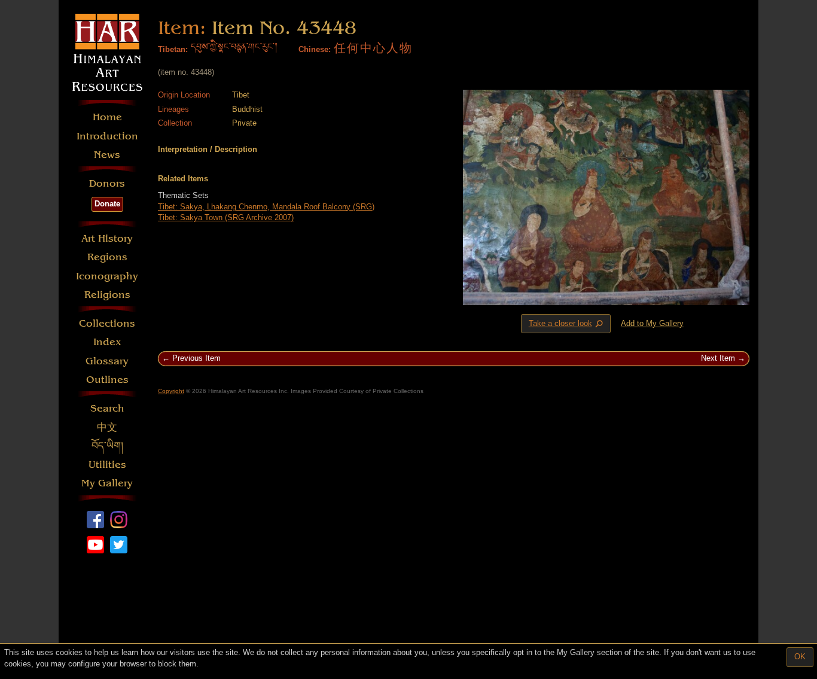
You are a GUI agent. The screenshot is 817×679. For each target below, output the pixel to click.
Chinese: (314, 49)
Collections (107, 323)
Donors (107, 183)
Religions (107, 294)
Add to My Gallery (652, 323)
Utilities (107, 464)
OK (800, 656)
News (107, 154)
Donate (107, 203)
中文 (107, 427)
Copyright (171, 391)
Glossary (107, 361)
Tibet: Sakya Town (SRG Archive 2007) (226, 217)
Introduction (107, 136)
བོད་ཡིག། (107, 446)
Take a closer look (567, 323)
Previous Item (196, 358)
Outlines (107, 379)
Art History (107, 238)
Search (107, 408)
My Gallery (107, 483)
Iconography (107, 276)
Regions (107, 257)
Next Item (718, 358)
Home (107, 117)
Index (107, 342)
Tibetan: (173, 49)
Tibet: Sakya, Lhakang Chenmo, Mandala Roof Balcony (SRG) (266, 206)
